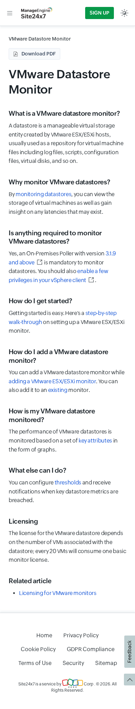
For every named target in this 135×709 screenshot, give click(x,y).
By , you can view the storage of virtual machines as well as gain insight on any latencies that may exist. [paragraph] (62, 203)
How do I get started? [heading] (40, 301)
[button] (9, 13)
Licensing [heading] (23, 521)
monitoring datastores (43, 194)
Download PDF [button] (38, 53)
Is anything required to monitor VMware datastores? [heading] (55, 237)
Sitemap (106, 663)
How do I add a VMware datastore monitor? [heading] (58, 356)
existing (58, 390)
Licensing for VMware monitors (58, 593)
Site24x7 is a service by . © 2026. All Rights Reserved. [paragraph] (67, 687)
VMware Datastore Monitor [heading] (59, 81)
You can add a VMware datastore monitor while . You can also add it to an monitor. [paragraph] (66, 381)
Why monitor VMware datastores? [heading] (59, 182)
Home (44, 635)
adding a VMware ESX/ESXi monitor (52, 381)
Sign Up (99, 13)
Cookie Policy (38, 649)
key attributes (95, 440)
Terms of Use (35, 663)
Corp (88, 684)
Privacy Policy (81, 635)
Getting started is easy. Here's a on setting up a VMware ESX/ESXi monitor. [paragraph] (66, 322)
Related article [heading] (30, 581)
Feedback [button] (129, 651)
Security (73, 663)
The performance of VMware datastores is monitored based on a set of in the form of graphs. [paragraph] (63, 440)
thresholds (68, 482)
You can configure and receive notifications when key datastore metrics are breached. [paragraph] (63, 491)
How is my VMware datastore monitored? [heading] (52, 415)
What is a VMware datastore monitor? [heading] (64, 113)
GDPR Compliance (91, 649)
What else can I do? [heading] (37, 470)
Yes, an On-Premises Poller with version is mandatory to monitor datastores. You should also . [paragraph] (62, 266)
